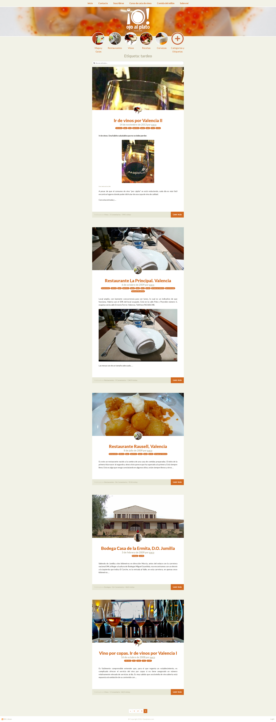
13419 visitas (132, 380)
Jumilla (141, 556)
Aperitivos (136, 128)
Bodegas (135, 556)
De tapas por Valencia (158, 288)
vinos (152, 128)
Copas (138, 661)
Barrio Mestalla (170, 288)
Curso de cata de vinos (140, 3)
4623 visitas (125, 692)
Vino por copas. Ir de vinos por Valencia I (138, 653)
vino (130, 128)
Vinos (106, 215)
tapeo (147, 128)
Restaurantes (105, 288)
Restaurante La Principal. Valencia (138, 280)
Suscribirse (118, 3)
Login (272, 719)
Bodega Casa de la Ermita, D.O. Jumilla (138, 548)
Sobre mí (184, 3)
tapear (142, 128)
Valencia (113, 288)
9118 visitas (133, 482)
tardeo (158, 128)
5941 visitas (126, 215)
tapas (125, 128)
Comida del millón (165, 3)
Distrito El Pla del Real (138, 291)
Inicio (90, 3)
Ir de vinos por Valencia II (138, 120)
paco (153, 124)
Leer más (177, 214)
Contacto (103, 3)
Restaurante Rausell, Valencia (138, 446)
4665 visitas (129, 587)
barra (142, 288)
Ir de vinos (119, 128)
